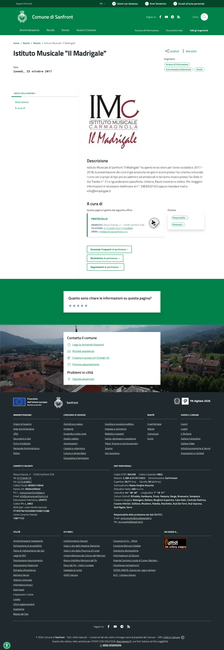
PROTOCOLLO (99, 219)
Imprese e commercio (115, 429)
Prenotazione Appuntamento (28, 560)
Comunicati (153, 434)
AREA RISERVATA (112, 645)
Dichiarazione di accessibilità (27, 546)
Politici (16, 453)
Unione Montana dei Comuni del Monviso (84, 555)
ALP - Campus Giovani (124, 575)
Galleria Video (188, 443)
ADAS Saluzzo (71, 575)
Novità (26, 43)
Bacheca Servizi (21, 575)
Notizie (37, 43)
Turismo (108, 448)
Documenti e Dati (22, 438)
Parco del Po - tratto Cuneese (79, 565)
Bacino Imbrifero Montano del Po (80, 560)
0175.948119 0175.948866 (118, 228)
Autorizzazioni (71, 443)
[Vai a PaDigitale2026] (192, 401)
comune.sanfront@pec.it (32, 492)
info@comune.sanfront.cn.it (113, 231)
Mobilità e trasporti (114, 434)
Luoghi (184, 429)
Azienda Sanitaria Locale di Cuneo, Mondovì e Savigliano (141, 560)
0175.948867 (25, 481)
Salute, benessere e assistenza (120, 438)
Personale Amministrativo (26, 448)
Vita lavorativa (112, 453)
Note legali (18, 589)
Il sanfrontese (154, 424)
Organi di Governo (22, 424)
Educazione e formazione (76, 458)
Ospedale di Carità (73, 570)
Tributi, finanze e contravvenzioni (121, 443)
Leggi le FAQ (19, 555)
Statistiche (18, 609)
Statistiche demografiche (126, 550)
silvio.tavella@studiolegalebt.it (136, 518)
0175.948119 (24, 478)
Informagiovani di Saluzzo (126, 555)
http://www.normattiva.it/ (126, 565)
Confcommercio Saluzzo (76, 541)
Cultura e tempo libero (75, 453)
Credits (16, 599)
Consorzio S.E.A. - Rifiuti (125, 541)
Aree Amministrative (23, 429)
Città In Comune (171, 637)
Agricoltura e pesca (73, 424)
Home (16, 43)
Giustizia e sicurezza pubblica (119, 424)
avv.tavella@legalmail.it (131, 522)
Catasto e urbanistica (74, 448)
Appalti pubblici (71, 438)
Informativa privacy (23, 585)
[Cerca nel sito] (204, 17)
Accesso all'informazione (147, 30)
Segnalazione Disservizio (25, 565)
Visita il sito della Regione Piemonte (82, 546)
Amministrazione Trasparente (28, 541)
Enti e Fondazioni (22, 443)
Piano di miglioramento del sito (28, 550)
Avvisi (150, 438)
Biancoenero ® (124, 641)
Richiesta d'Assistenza (24, 570)
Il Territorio (186, 434)
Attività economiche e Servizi (195, 448)
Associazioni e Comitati (192, 453)
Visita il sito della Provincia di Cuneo (82, 550)
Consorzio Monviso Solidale (127, 546)
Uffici (15, 434)
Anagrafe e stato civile (75, 434)
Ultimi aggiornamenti (23, 604)
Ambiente (68, 429)
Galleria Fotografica (190, 438)
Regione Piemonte (24, 3)
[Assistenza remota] (183, 637)
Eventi (184, 424)
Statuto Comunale (22, 580)
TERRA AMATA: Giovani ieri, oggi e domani (134, 570)
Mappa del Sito (20, 614)
